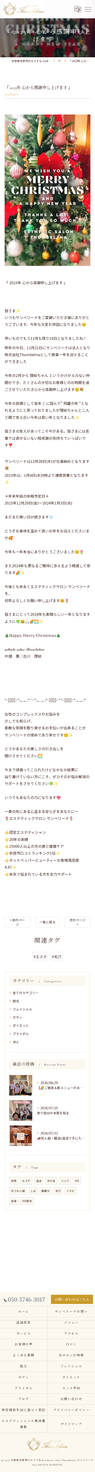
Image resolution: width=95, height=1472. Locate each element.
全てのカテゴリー (26, 992)
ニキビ (70, 1191)
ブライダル (21, 1033)
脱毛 (16, 1001)
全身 (14, 1201)
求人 (16, 1042)
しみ (33, 1191)
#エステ (40, 956)
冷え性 (51, 1181)
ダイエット (21, 1025)
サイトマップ (71, 1424)
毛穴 (58, 1191)
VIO (77, 1181)
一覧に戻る (47, 922)
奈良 (14, 1181)
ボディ (17, 1017)
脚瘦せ (46, 1191)
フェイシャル (22, 1009)
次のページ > (77, 922)
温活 (39, 1181)
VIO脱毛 (27, 1201)
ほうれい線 (18, 1191)
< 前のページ (17, 922)
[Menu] (88, 9)
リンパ (65, 1181)
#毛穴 (57, 956)
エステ (26, 1181)
